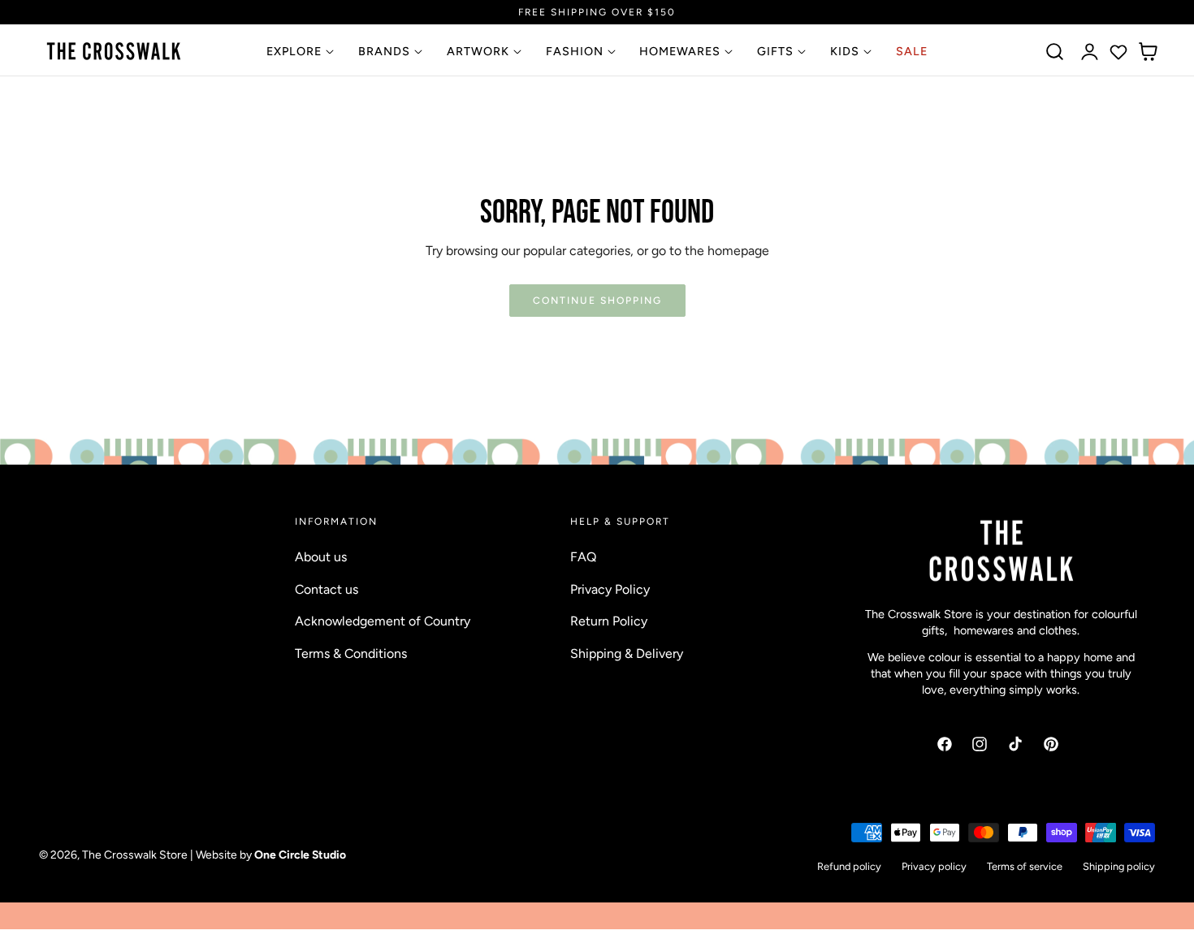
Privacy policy (934, 866)
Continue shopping (597, 300)
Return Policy (608, 621)
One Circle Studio (300, 855)
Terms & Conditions (351, 652)
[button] (1055, 52)
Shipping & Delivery (626, 652)
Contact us (326, 588)
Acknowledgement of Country (382, 621)
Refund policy (849, 866)
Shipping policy (1119, 866)
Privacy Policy (610, 588)
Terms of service (1024, 866)
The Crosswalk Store (135, 855)
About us (321, 557)
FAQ (583, 557)
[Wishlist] (1118, 52)
